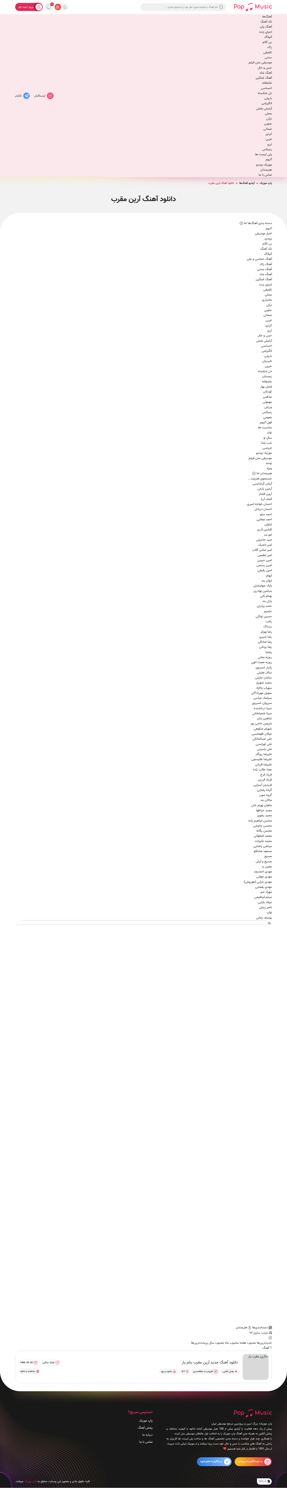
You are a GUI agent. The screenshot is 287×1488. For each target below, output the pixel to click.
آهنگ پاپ (266, 26)
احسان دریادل (263, 509)
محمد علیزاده (263, 841)
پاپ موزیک (266, 183)
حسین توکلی (264, 616)
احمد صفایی (264, 519)
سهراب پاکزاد (264, 687)
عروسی (267, 447)
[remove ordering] (241, 223)
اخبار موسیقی (263, 233)
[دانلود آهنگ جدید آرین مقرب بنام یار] (256, 1367)
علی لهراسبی (264, 744)
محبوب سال (216, 1342)
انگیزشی (267, 103)
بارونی (268, 98)
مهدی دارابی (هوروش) (258, 881)
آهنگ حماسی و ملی (259, 258)
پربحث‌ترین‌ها (199, 1342)
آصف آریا (266, 499)
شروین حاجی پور (261, 723)
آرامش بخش (264, 108)
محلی (268, 113)
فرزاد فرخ (266, 774)
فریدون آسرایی (262, 784)
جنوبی (268, 123)
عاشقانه (267, 82)
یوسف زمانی (264, 917)
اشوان (268, 524)
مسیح (268, 856)
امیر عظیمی (264, 555)
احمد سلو (266, 514)
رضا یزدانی (265, 646)
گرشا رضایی (264, 789)
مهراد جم (266, 892)
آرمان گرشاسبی (262, 483)
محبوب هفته (247, 1342)
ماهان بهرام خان (261, 805)
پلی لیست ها (263, 154)
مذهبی (267, 396)
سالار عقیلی (264, 672)
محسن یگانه (264, 830)
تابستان (267, 361)
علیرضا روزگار (263, 754)
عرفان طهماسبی (261, 733)
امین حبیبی (264, 560)
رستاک (267, 626)
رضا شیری (265, 636)
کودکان (267, 391)
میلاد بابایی (265, 902)
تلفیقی (267, 52)
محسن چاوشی (262, 825)
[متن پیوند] (143, 1122)
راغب (269, 621)
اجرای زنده (265, 32)
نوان (269, 912)
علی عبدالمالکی (262, 738)
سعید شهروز (264, 682)
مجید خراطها (264, 810)
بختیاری (267, 299)
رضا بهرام (266, 631)
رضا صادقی (265, 641)
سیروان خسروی (262, 703)
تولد (269, 432)
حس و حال (265, 67)
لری (269, 144)
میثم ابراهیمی (263, 897)
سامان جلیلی (263, 677)
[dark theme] (65, 7)
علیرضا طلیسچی (261, 759)
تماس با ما (265, 174)
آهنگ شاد (265, 72)
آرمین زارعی (264, 488)
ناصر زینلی (265, 907)
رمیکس (267, 149)
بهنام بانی (266, 596)
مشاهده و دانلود (27, 1371)
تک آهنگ (266, 21)
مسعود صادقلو (263, 851)
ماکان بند (266, 800)
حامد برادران (264, 606)
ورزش (268, 407)
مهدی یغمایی (263, 886)
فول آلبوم (266, 422)
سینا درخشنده (263, 708)
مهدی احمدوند (263, 871)
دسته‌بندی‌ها (260, 1327)
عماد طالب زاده (262, 769)
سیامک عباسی (262, 698)
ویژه (269, 468)
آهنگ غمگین (264, 77)
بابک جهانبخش (262, 585)
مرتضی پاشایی (262, 846)
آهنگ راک (266, 264)
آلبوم (269, 159)
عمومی (267, 417)
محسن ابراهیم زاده (260, 820)
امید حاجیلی (264, 539)
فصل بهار (266, 386)
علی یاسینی (264, 749)
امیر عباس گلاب (262, 549)
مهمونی (267, 402)
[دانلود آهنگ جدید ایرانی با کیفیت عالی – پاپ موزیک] (253, 7)
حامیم (268, 611)
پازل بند (267, 601)
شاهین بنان (264, 718)
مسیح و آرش (264, 861)
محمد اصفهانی (263, 835)
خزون (268, 366)
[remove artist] (253, 473)
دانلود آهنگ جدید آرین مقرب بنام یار (210, 1362)
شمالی (267, 128)
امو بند (268, 534)
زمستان (267, 376)
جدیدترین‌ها (264, 1342)
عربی (269, 139)
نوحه (269, 463)
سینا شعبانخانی (262, 713)
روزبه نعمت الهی (261, 662)
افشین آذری (264, 529)
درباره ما (147, 1435)
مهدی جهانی (264, 876)
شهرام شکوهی (263, 728)
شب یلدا (266, 442)
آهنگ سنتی (264, 269)
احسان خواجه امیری (259, 504)
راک (269, 47)
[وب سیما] (264, 1481)
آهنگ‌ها (267, 16)
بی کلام (267, 42)
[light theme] (58, 7)
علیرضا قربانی (263, 764)
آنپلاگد (268, 37)
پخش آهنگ (145, 1427)
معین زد (267, 866)
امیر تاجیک (265, 544)
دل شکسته (265, 93)
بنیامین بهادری (263, 590)
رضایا (269, 652)
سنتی (268, 57)
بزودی (268, 238)
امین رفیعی (264, 570)
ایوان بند (266, 580)
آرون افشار (265, 493)
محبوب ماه (231, 1342)
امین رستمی (264, 565)
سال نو (267, 437)
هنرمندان (266, 169)
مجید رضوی (264, 815)
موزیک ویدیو (264, 164)
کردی (269, 134)
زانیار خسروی (264, 667)
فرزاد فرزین (265, 779)
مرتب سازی (261, 1332)
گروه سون (265, 795)
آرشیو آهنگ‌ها (247, 183)
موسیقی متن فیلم (260, 62)
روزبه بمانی (265, 657)
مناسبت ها (265, 427)
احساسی (266, 88)
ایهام (269, 575)
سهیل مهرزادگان (261, 693)
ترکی (269, 118)
